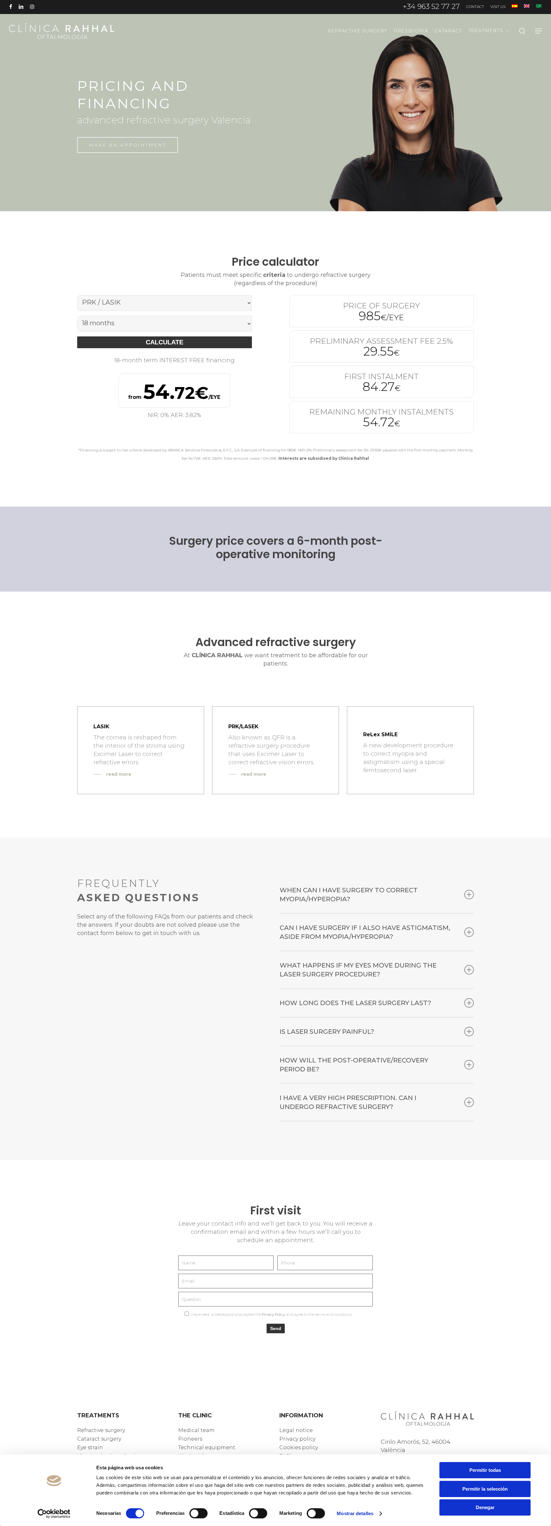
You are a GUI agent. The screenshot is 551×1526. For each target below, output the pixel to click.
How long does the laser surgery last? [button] (355, 1003)
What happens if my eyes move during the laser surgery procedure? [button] (358, 969)
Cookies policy (299, 1446)
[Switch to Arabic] (539, 6)
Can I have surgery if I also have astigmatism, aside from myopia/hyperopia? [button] (365, 932)
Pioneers (191, 1438)
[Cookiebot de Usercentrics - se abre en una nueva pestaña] (54, 1513)
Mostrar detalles (355, 1513)
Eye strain (91, 1446)
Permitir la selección (485, 1489)
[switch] (198, 1513)
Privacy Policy (273, 1314)
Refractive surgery (103, 1430)
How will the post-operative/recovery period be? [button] (354, 1064)
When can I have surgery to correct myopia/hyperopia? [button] (349, 894)
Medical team (198, 1430)
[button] (538, 31)
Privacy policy (299, 1438)
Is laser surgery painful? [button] (327, 1031)
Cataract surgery (101, 1438)
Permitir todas (485, 1470)
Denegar (485, 1507)
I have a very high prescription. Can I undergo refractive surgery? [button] (348, 1102)
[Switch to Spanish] (515, 6)
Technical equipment (209, 1446)
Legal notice (297, 1430)
